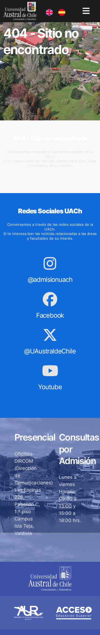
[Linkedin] (45, 10)
